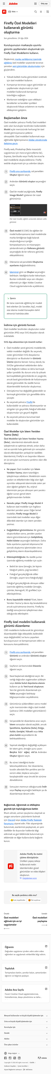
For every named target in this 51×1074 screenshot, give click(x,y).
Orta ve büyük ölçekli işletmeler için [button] (18, 1021)
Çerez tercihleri (23, 1066)
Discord (11, 820)
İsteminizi (14, 272)
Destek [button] (6, 1033)
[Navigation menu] (4, 3)
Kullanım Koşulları (10, 1066)
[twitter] (14, 1058)
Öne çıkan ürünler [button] (11, 1045)
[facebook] (5, 1058)
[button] (35, 4)
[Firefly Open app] (47, 11)
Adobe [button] (6, 1039)
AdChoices (29, 1069)
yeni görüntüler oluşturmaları (27, 66)
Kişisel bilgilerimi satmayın (13, 1069)
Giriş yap (44, 3)
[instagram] (10, 1058)
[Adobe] (13, 3)
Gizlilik (32, 1062)
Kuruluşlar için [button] (9, 1027)
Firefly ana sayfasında (20, 171)
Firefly (30, 402)
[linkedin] (19, 1058)
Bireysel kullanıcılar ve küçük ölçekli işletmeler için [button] (23, 1016)
